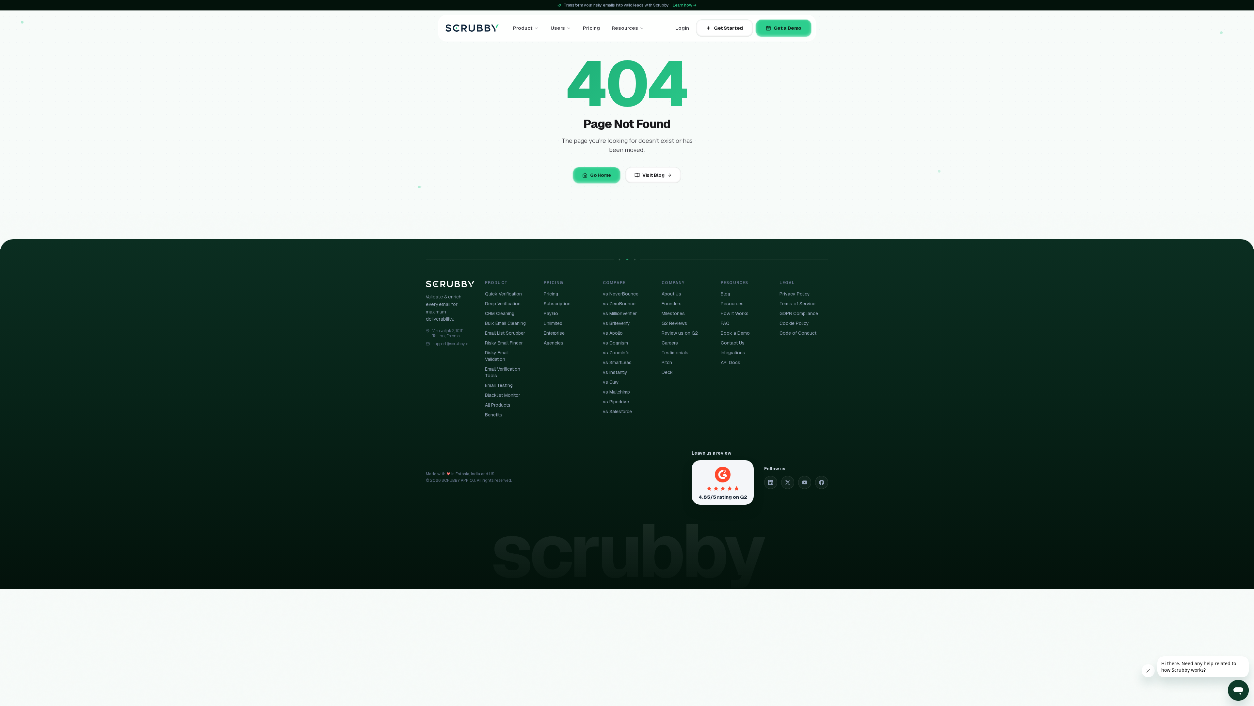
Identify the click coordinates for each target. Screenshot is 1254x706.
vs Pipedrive (616, 402)
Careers (670, 343)
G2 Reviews (674, 323)
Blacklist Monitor (502, 395)
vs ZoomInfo (616, 353)
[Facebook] (821, 482)
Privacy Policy (795, 294)
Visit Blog (653, 175)
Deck (667, 372)
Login (682, 28)
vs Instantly (615, 372)
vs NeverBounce (620, 294)
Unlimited (553, 323)
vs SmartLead (617, 362)
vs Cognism (615, 343)
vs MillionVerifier (620, 313)
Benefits (493, 415)
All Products (497, 405)
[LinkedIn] (770, 482)
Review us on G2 (680, 333)
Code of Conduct (798, 333)
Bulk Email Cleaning (505, 323)
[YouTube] (804, 482)
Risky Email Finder (504, 343)
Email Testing (499, 385)
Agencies (553, 343)
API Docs (730, 362)
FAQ (725, 323)
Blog (725, 294)
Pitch (667, 362)
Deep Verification (503, 304)
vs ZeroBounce (619, 304)
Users (558, 28)
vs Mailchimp (616, 392)
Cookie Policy (794, 323)
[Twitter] (787, 482)
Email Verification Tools (502, 372)
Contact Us (733, 343)
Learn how (685, 5)
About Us (671, 294)
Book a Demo (735, 333)
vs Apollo (613, 333)
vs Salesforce (617, 411)
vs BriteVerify (616, 323)
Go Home (600, 175)
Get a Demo (787, 28)
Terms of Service (797, 304)
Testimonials (675, 353)
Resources (625, 28)
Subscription (557, 304)
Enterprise (554, 333)
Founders (672, 304)
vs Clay (611, 382)
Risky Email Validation (496, 356)
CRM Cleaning (499, 313)
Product (523, 28)
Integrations (733, 353)
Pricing (591, 28)
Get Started (728, 28)
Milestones (673, 313)
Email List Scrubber (505, 333)
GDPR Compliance (799, 313)
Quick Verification (503, 294)
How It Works (734, 313)
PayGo (551, 313)
